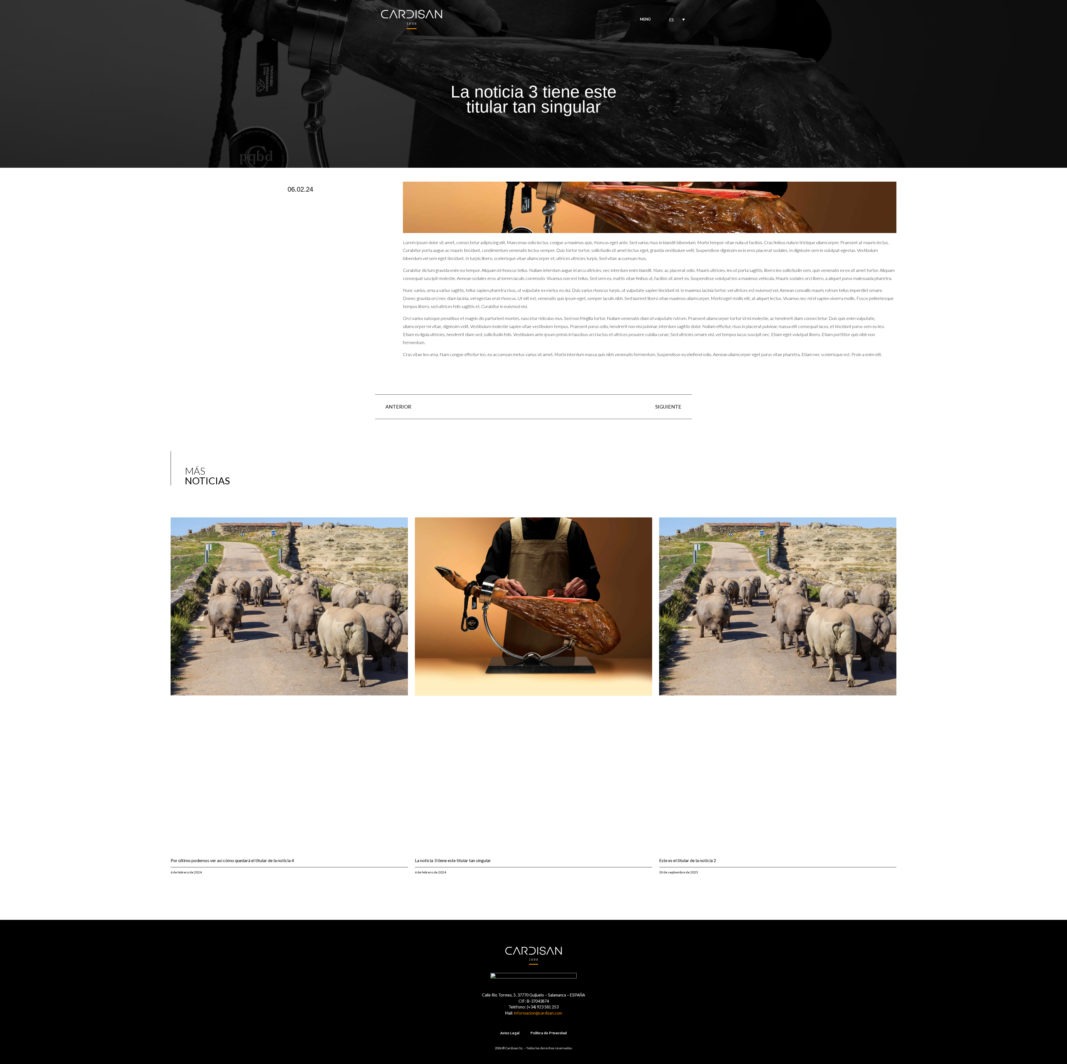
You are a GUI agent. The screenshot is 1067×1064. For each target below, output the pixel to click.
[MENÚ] (656, 20)
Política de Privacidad (548, 1033)
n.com (557, 1013)
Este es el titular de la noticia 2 (687, 860)
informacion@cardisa (533, 1013)
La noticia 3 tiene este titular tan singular (453, 860)
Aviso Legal (509, 1033)
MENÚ (645, 19)
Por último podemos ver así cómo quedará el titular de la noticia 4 (232, 860)
